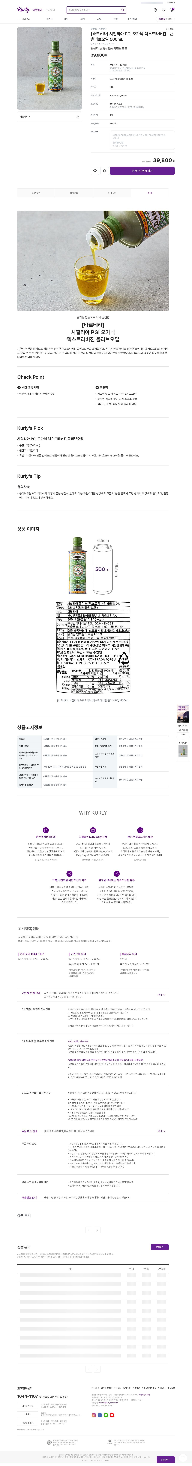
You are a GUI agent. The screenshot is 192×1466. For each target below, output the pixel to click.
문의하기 (159, 1247)
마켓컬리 (37, 10)
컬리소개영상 (106, 1388)
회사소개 (95, 1388)
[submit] (122, 9)
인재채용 (126, 1388)
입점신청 (171, 1388)
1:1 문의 (75, 1257)
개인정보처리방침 (149, 1388)
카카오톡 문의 (27, 1406)
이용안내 (161, 1388)
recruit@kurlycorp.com (108, 1403)
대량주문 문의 (27, 1423)
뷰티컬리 (50, 10)
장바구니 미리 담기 (142, 170)
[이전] (89, 1230)
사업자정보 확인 (144, 1395)
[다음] (97, 1230)
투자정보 (117, 1388)
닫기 (160, 994)
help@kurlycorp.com (35, 1429)
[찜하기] (77, 117)
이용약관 (136, 1388)
